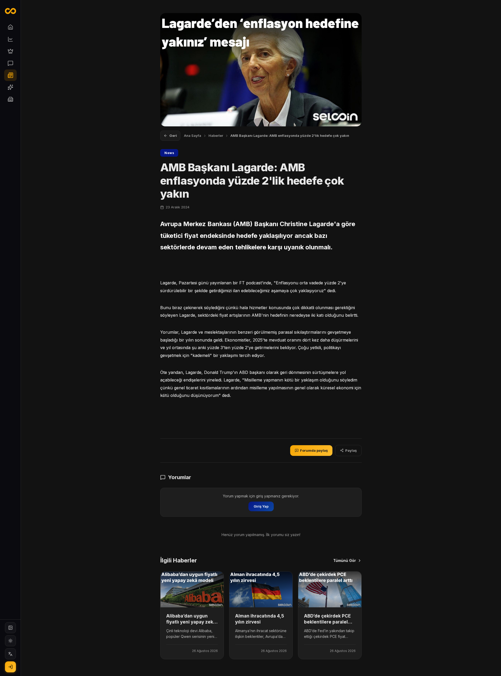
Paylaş (351, 450)
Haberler (215, 135)
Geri (173, 135)
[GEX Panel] (10, 51)
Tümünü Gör (344, 560)
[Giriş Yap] (10, 666)
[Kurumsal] (10, 99)
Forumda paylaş (314, 450)
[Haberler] (10, 75)
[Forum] (10, 63)
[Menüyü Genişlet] (10, 627)
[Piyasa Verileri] (10, 39)
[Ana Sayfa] (10, 27)
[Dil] (10, 653)
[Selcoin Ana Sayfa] (10, 11)
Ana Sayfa (192, 135)
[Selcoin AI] (10, 87)
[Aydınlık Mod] (10, 640)
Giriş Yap (261, 506)
